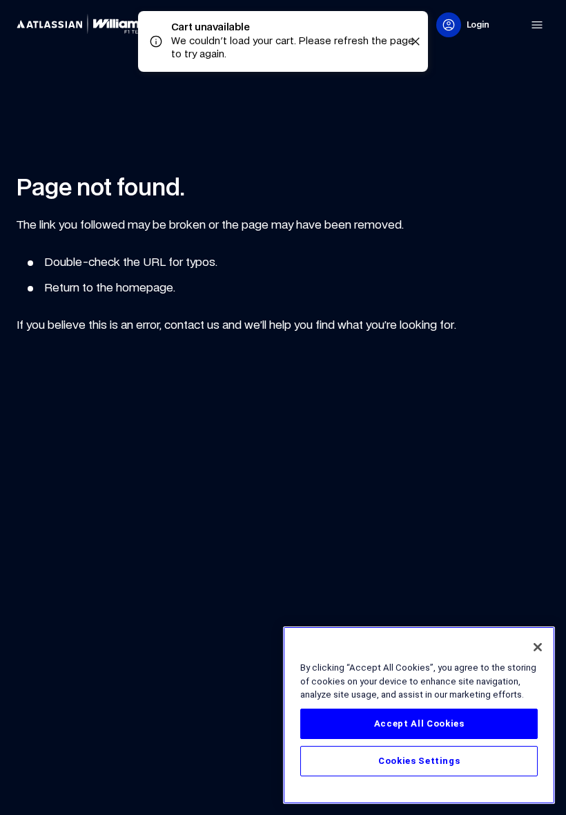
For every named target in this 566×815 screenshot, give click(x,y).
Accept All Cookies (419, 723)
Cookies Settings (419, 761)
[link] (86, 24)
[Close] (538, 647)
